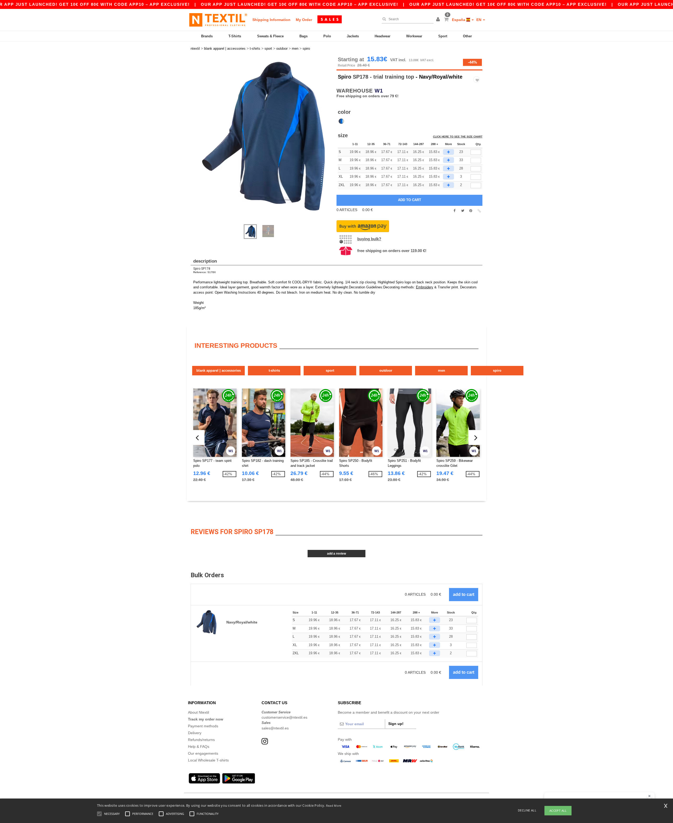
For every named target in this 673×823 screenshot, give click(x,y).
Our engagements (203, 753)
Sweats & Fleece (270, 36)
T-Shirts (234, 36)
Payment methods (203, 726)
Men (441, 370)
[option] (262, 138)
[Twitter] (462, 211)
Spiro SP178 (201, 268)
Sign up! (396, 724)
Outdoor (385, 370)
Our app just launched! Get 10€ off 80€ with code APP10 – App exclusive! (299, 4)
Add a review (336, 553)
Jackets (353, 36)
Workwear (414, 36)
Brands (207, 36)
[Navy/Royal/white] (341, 121)
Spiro (344, 77)
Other (467, 36)
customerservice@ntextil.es (284, 717)
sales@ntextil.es (275, 728)
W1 (379, 91)
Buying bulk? (369, 239)
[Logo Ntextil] (218, 20)
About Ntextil (198, 712)
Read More (333, 805)
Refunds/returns (201, 740)
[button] (438, 20)
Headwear (382, 36)
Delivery (194, 733)
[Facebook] (454, 211)
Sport (442, 36)
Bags (303, 36)
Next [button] (194, 143)
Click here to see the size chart (457, 136)
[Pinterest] (470, 211)
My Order (304, 20)
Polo (327, 36)
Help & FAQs (198, 746)
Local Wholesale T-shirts (208, 760)
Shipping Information (271, 20)
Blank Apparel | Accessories (218, 370)
